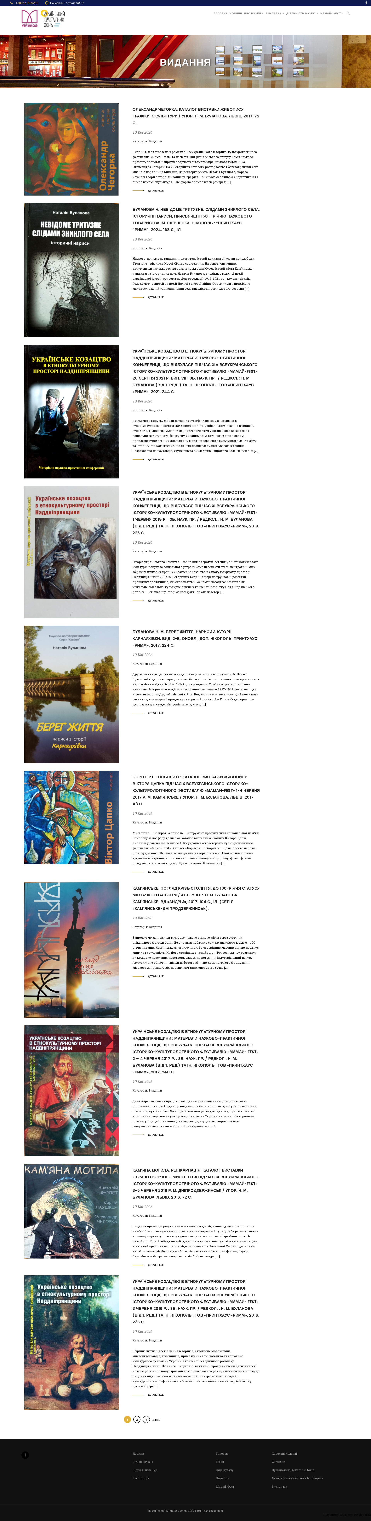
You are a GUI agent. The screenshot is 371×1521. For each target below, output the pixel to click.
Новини (236, 13)
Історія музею (143, 1462)
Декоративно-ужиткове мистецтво (297, 1478)
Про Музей (253, 13)
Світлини (278, 1462)
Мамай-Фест (331, 13)
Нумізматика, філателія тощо (293, 1470)
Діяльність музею (301, 13)
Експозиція (141, 1478)
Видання (155, 141)
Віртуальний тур (145, 1470)
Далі (155, 1419)
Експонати (280, 1486)
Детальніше (156, 190)
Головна (221, 13)
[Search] (348, 13)
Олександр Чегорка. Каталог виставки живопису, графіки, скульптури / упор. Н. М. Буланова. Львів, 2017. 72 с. (196, 116)
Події (220, 1462)
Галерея (222, 1453)
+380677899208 (27, 3)
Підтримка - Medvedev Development (347, 1514)
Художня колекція (285, 1453)
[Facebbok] (25, 1455)
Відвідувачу (224, 1470)
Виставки (274, 13)
